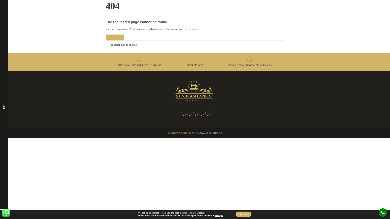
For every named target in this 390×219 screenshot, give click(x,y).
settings (219, 215)
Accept (243, 214)
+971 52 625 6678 (194, 65)
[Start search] (115, 37)
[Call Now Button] (383, 212)
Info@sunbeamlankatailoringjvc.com (249, 65)
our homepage (191, 29)
